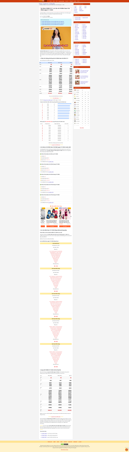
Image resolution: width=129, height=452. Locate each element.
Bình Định (76, 44)
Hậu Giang (84, 32)
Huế (83, 47)
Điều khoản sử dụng (64, 449)
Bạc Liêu (75, 9)
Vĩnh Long (84, 37)
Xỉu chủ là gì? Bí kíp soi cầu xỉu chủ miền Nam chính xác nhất (84, 77)
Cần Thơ (84, 29)
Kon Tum (84, 49)
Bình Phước (77, 27)
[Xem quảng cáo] (126, 449)
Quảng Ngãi (77, 53)
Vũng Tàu (76, 11)
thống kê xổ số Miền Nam (47, 99)
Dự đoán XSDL (50, 161)
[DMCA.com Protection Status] (64, 444)
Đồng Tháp (77, 32)
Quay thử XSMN (77, 19)
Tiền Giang (84, 36)
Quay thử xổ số (77, 15)
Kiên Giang (84, 33)
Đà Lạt (76, 30)
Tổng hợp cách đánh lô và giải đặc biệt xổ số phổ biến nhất (84, 82)
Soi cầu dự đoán (61, 1)
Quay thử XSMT (85, 17)
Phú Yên (84, 50)
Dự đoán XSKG (51, 171)
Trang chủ (50, 441)
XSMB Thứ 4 (77, 60)
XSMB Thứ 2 (77, 59)
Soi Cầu (65, 441)
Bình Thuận (85, 27)
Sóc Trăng (84, 34)
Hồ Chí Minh (77, 33)
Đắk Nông (84, 46)
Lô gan (75, 1)
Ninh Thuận (77, 50)
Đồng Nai (84, 30)
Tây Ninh (76, 36)
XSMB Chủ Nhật (77, 63)
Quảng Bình (77, 52)
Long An (76, 34)
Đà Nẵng (84, 44)
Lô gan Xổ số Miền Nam (56, 144)
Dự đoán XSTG (50, 192)
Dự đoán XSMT (44, 437)
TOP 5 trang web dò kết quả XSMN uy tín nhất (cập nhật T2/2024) (84, 71)
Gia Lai (76, 47)
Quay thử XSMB (77, 17)
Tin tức (78, 1)
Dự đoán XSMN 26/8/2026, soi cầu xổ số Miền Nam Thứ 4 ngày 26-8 (52, 21)
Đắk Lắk (80, 9)
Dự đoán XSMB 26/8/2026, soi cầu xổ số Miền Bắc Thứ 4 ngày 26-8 (52, 24)
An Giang (76, 24)
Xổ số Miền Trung (77, 42)
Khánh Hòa (77, 49)
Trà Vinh (76, 37)
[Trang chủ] (43, 1)
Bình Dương (85, 26)
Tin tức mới (76, 67)
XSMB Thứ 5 (85, 60)
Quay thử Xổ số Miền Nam (55, 416)
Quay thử (66, 1)
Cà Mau (76, 29)
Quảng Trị (84, 53)
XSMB (51, 1)
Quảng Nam (81, 10)
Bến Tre (75, 10)
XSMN (54, 1)
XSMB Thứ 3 (85, 59)
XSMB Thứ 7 (85, 62)
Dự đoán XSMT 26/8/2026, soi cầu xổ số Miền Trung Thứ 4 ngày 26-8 (52, 22)
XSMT (57, 1)
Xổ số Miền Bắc (77, 57)
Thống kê (71, 1)
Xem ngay (46, 226)
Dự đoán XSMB (44, 433)
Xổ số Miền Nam (56, 98)
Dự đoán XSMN (44, 435)
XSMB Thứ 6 (77, 62)
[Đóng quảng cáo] (128, 448)
